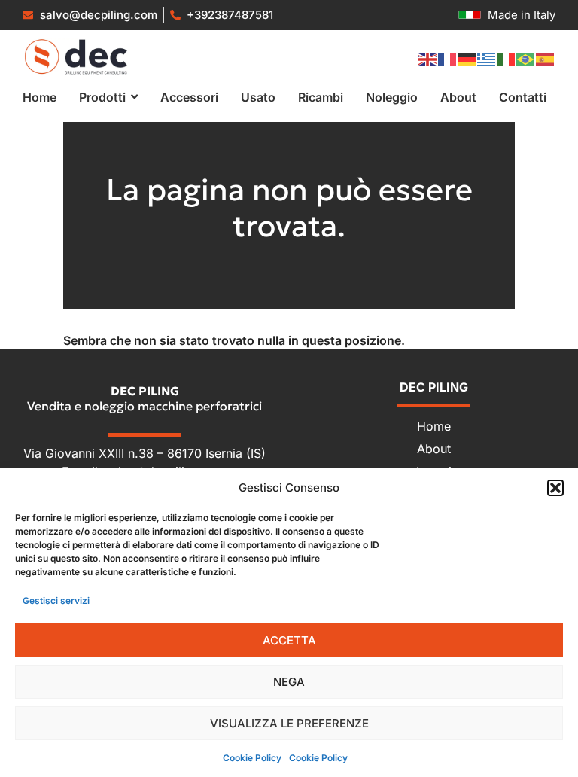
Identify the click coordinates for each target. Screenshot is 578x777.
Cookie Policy (252, 757)
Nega (289, 682)
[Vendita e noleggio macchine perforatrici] (76, 56)
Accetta (289, 640)
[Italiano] (506, 58)
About (434, 448)
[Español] (545, 58)
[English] (428, 58)
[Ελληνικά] (487, 58)
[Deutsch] (467, 58)
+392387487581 (230, 15)
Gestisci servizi (56, 600)
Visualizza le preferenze (289, 723)
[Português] (526, 58)
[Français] (448, 58)
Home (434, 426)
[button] (555, 487)
